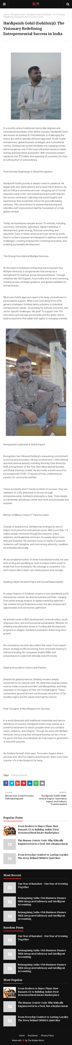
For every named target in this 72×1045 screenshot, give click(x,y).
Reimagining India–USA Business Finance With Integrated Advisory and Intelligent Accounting (42, 901)
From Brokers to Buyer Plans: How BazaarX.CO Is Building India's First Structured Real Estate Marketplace (38, 829)
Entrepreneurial (18, 14)
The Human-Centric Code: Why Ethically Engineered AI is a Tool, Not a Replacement (43, 842)
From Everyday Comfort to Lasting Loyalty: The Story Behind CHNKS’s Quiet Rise (43, 856)
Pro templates (53, 1040)
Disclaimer (33, 1035)
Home (6, 14)
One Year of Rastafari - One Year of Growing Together (43, 885)
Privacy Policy (47, 1035)
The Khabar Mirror (36, 1040)
